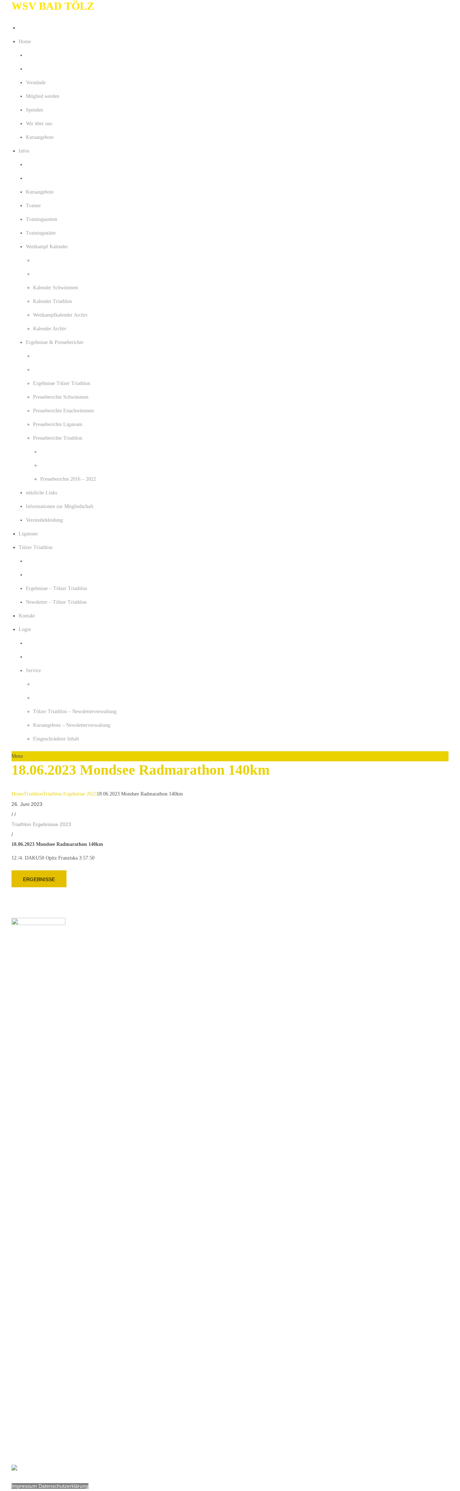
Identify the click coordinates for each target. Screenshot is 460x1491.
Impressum (25, 1486)
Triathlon (33, 794)
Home (18, 794)
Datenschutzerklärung (63, 1486)
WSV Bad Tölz (53, 6)
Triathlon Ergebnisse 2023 (70, 794)
